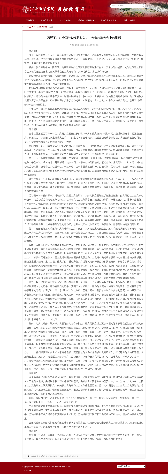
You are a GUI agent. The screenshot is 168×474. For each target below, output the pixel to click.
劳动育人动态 (65, 20)
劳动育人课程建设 (86, 20)
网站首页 (30, 20)
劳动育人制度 (47, 20)
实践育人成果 (129, 20)
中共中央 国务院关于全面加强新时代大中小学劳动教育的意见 (54, 456)
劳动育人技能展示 (108, 20)
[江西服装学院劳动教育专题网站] (54, 9)
